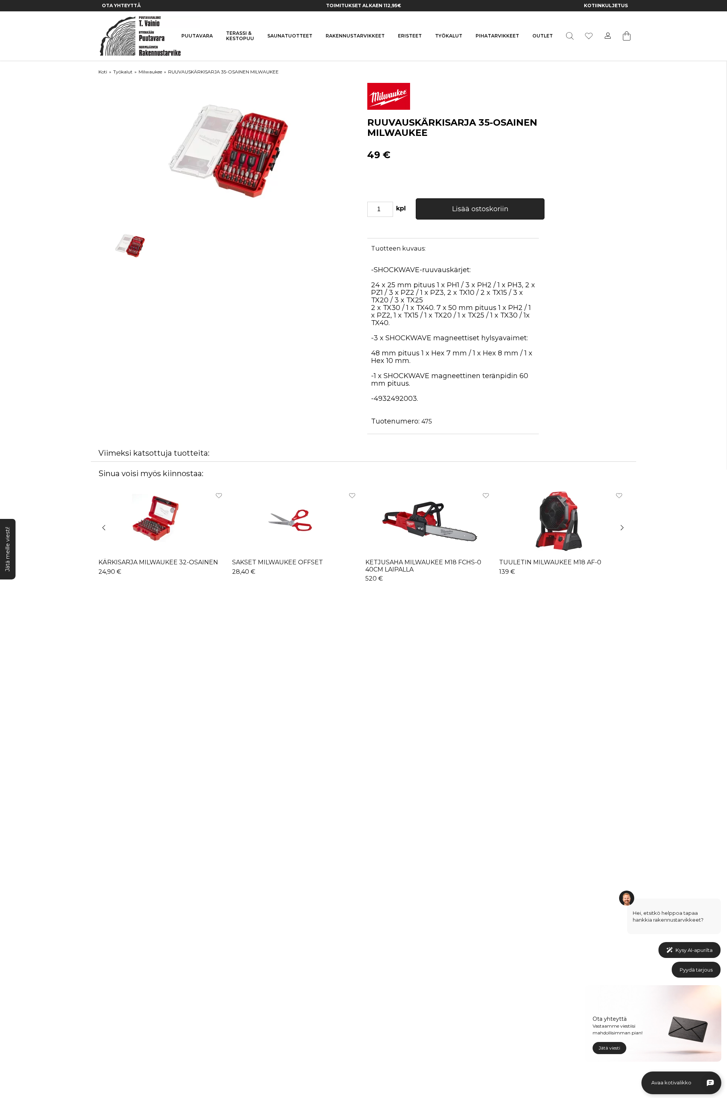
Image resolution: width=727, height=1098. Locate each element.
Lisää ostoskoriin (480, 209)
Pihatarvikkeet (497, 36)
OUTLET (542, 36)
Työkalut (448, 36)
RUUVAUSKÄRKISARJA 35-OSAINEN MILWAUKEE (223, 72)
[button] (107, 533)
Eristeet (410, 36)
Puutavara (197, 36)
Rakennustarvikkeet (355, 36)
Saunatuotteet (289, 36)
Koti (102, 72)
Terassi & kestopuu (240, 35)
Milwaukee (150, 72)
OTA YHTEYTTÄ (121, 5)
